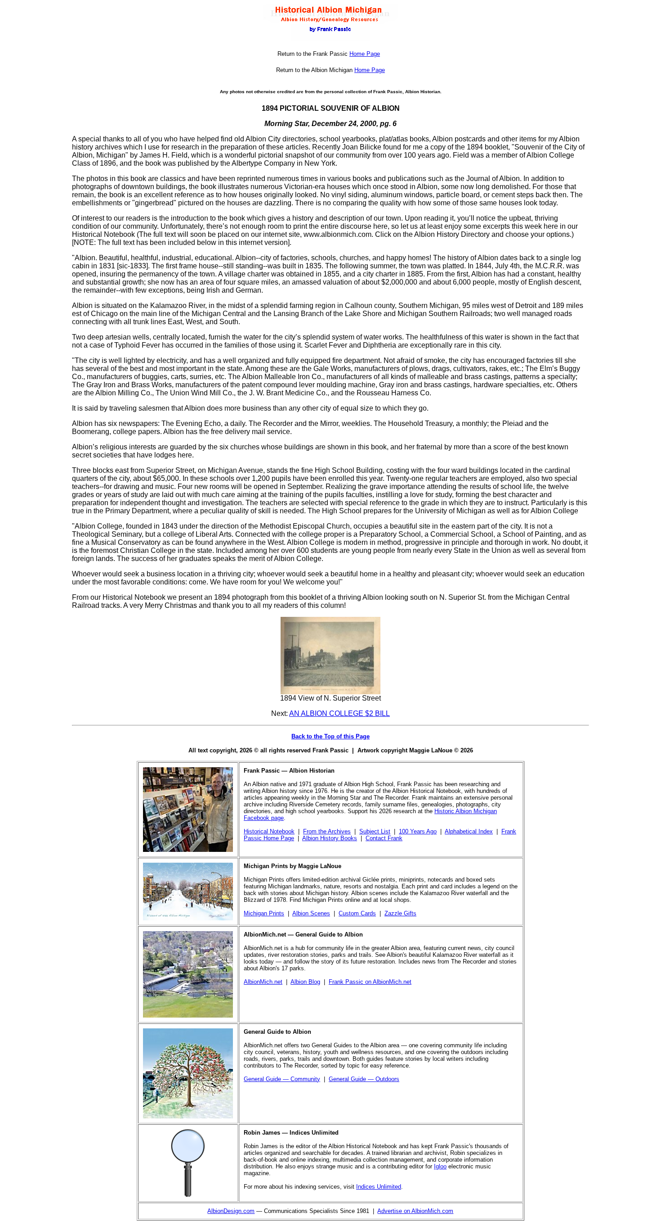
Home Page (364, 53)
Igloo (440, 1166)
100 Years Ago (418, 831)
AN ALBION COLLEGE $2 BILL (339, 713)
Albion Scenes (311, 913)
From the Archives (327, 831)
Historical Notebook (269, 831)
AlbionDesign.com (231, 1211)
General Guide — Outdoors (364, 1079)
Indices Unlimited (378, 1186)
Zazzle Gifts (400, 913)
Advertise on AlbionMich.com (415, 1211)
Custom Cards (357, 913)
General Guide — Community (282, 1079)
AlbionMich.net (263, 981)
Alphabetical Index (469, 831)
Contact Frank (384, 838)
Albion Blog (305, 981)
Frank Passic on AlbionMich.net (370, 981)
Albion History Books (329, 838)
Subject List (374, 831)
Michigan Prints (264, 913)
